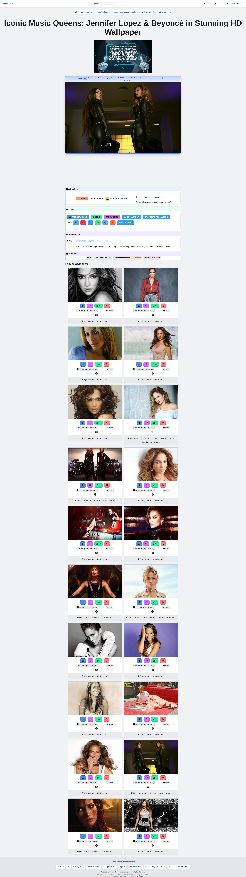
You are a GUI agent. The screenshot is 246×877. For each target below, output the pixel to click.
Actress (101, 247)
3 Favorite (113, 217)
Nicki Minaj (140, 247)
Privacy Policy (78, 867)
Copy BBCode (125, 223)
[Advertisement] (123, 169)
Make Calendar (131, 217)
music (99, 241)
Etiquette (122, 867)
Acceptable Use (109, 867)
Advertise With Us (135, 867)
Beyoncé (91, 241)
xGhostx (158, 432)
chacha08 (101, 494)
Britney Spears (129, 247)
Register (240, 3)
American (136, 617)
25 (99, 306)
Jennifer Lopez (80, 241)
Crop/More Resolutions (156, 217)
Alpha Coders (7, 4)
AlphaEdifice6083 (118, 198)
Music (105, 500)
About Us (60, 867)
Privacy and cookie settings (178, 867)
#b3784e (138, 257)
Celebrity (91, 321)
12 (99, 544)
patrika (101, 611)
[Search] (117, 3)
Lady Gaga (93, 247)
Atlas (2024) (95, 617)
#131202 (121, 257)
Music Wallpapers (103, 12)
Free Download (79, 217)
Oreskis (157, 611)
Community (224, 3)
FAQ (68, 867)
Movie (77, 247)
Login (233, 3)
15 (99, 423)
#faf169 (132, 257)
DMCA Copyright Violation (155, 867)
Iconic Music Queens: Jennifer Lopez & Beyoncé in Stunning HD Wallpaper (142, 12)
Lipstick (137, 438)
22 (156, 364)
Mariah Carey (164, 247)
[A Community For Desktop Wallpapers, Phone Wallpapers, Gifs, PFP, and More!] (76, 12)
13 (156, 306)
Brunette (156, 438)
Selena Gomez (151, 247)
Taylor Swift (118, 247)
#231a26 (127, 257)
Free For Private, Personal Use (150, 197)
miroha (101, 315)
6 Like (97, 217)
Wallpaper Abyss (86, 12)
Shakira (84, 247)
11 (99, 485)
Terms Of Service (93, 867)
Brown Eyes (146, 438)
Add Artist (81, 199)
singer (106, 241)
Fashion (109, 247)
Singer (163, 438)
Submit (213, 3)
